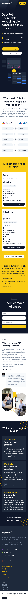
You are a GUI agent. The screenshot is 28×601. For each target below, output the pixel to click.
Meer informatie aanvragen (10, 49)
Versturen (14, 326)
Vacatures (4, 571)
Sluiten (4, 598)
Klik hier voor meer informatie (14, 594)
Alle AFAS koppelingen (8, 566)
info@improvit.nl (6, 589)
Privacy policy (5, 577)
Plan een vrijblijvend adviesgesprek (12, 53)
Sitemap (4, 574)
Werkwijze (4, 569)
